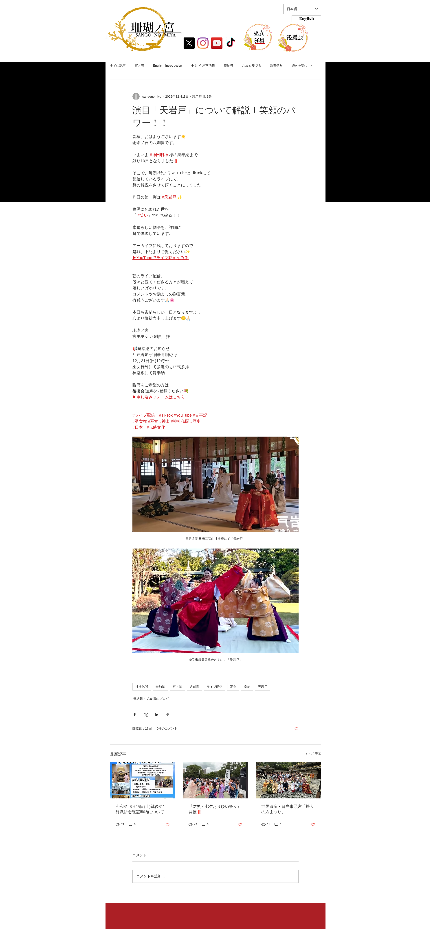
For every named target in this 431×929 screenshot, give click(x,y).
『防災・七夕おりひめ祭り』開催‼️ (215, 809)
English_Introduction (167, 65)
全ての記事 (118, 65)
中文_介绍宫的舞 (203, 65)
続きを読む (299, 65)
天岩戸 (262, 687)
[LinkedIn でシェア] (156, 715)
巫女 (233, 687)
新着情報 (276, 65)
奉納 (247, 687)
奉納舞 (228, 65)
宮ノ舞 (139, 65)
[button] (145, 29)
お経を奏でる (251, 65)
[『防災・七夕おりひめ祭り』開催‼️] (215, 780)
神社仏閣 (141, 687)
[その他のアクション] (296, 96)
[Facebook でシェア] (134, 715)
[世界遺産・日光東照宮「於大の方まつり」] (288, 780)
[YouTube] (216, 43)
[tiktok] (230, 43)
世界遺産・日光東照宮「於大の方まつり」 (287, 809)
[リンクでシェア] (167, 715)
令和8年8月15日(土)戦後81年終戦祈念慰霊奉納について (141, 809)
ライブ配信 (214, 687)
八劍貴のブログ (158, 698)
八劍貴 (194, 687)
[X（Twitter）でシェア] (145, 715)
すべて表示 (313, 753)
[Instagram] (203, 43)
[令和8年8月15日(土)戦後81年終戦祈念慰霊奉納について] (142, 780)
